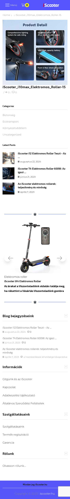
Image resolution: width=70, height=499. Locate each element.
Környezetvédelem (15, 128)
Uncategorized (12, 134)
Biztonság (9, 115)
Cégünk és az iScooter (17, 379)
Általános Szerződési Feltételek (23, 403)
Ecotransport (11, 121)
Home (6, 15)
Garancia (8, 442)
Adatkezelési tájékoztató (19, 395)
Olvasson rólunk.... (14, 465)
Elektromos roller (15, 276)
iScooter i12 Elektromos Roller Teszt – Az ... (27, 327)
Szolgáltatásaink (13, 426)
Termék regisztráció (16, 434)
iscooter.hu (47, 493)
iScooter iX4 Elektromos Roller (22, 281)
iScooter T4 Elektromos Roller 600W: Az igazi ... (29, 338)
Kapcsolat (9, 387)
